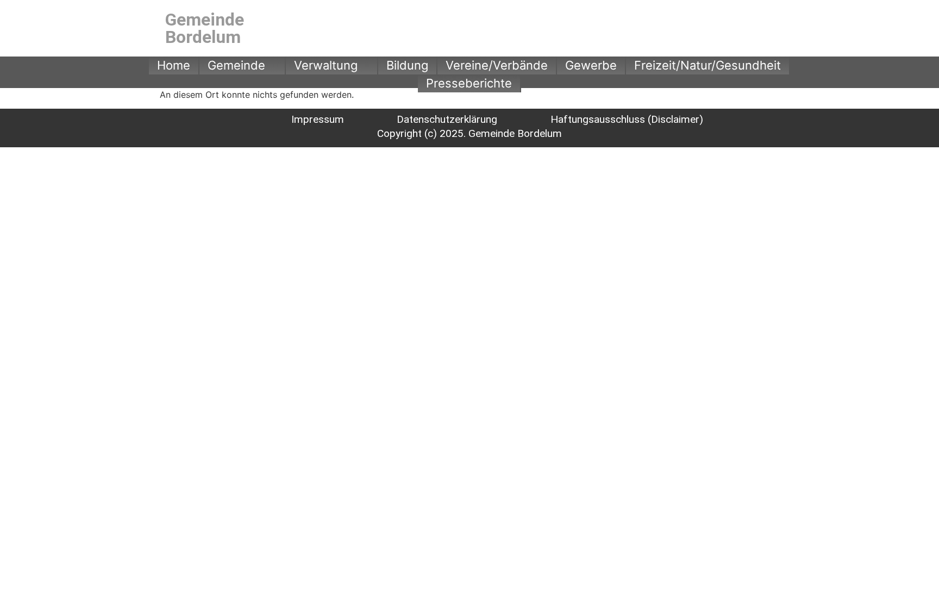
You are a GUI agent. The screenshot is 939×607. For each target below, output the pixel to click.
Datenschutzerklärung (447, 119)
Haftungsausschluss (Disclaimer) (626, 119)
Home (173, 65)
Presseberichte (469, 83)
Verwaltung (326, 65)
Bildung (407, 65)
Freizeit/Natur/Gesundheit (707, 65)
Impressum (317, 119)
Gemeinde (236, 65)
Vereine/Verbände (497, 65)
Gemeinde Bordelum (204, 28)
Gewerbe (591, 65)
